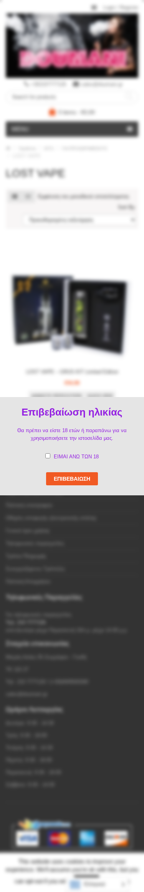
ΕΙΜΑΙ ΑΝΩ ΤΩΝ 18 (76, 456)
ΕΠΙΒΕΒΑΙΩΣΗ (72, 479)
